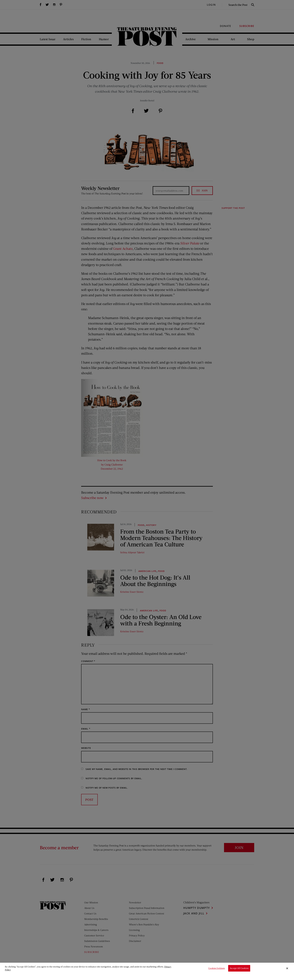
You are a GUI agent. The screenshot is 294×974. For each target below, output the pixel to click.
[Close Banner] (287, 968)
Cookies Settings (216, 968)
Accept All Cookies (239, 968)
